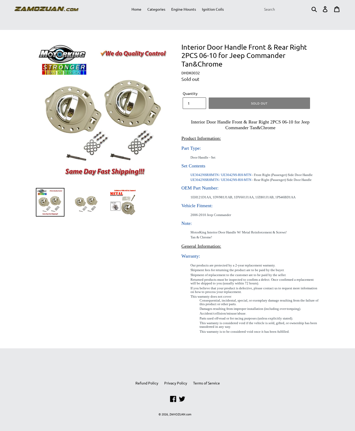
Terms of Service (206, 383)
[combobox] (290, 9)
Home (136, 9)
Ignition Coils (213, 9)
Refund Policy (146, 383)
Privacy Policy (175, 383)
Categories (156, 9)
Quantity (190, 93)
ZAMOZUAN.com (180, 414)
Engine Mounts (183, 9)
